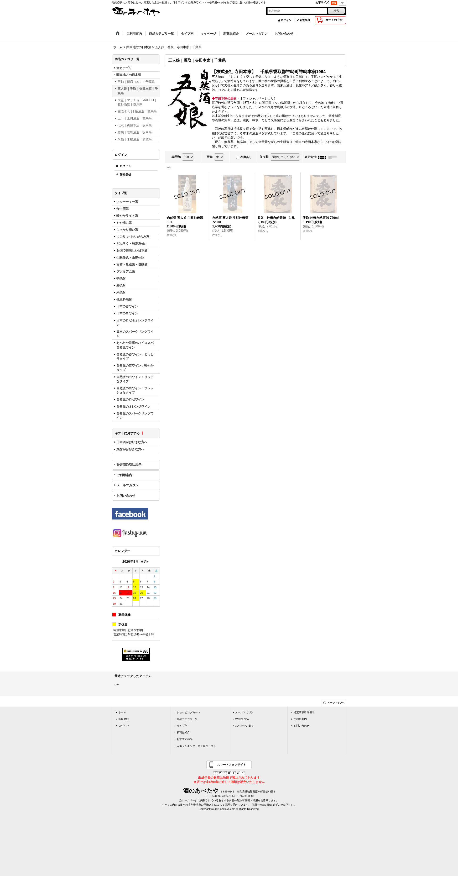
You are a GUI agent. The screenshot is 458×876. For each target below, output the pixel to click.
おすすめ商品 (185, 739)
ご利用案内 (124, 475)
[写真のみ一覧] (323, 157)
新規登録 (305, 20)
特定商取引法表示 (129, 465)
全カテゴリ (124, 68)
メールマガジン (127, 485)
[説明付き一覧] (333, 157)
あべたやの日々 (244, 725)
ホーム (122, 712)
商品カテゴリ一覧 (187, 719)
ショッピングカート (188, 712)
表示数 (176, 157)
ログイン (286, 20)
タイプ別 (182, 725)
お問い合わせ (126, 495)
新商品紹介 (183, 732)
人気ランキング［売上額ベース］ (196, 746)
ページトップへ (336, 702)
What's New (242, 719)
